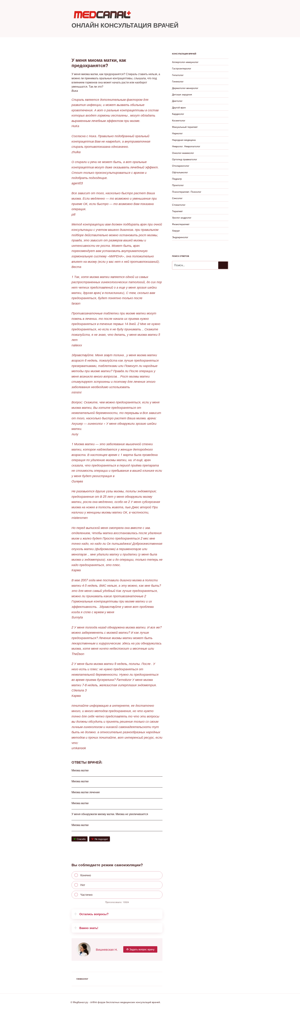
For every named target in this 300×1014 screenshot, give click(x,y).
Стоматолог (178, 204)
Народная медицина (184, 140)
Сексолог (177, 198)
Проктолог (178, 185)
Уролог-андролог (181, 217)
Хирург (176, 230)
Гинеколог (82, 979)
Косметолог (178, 120)
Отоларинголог (180, 165)
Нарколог (177, 133)
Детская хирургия (182, 94)
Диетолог (177, 100)
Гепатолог (178, 75)
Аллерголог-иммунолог (185, 62)
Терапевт (177, 211)
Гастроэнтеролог (181, 68)
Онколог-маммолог (183, 153)
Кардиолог (178, 113)
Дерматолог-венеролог (185, 88)
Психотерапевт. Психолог (186, 191)
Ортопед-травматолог (184, 159)
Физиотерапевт (180, 224)
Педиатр (177, 178)
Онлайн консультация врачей (125, 24)
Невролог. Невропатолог (186, 146)
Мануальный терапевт (185, 127)
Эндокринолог (180, 237)
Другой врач (179, 107)
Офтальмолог (180, 172)
